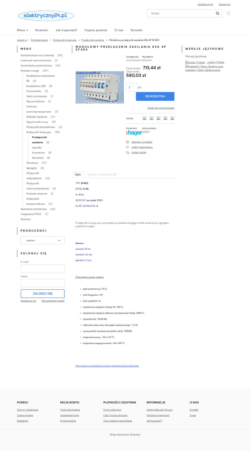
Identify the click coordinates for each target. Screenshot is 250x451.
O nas (193, 415)
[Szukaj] (217, 13)
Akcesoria (37, 157)
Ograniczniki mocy (37, 121)
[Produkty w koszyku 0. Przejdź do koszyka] (229, 12)
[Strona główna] (45, 15)
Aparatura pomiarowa (34, 209)
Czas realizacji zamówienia (117, 420)
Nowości (26, 219)
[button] (139, 142)
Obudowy (32, 162)
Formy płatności (112, 409)
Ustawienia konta (69, 415)
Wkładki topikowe (36, 116)
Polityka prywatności (158, 415)
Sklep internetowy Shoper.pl (125, 434)
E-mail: (25, 261)
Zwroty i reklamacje (27, 409)
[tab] (78, 174)
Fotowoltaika (33, 91)
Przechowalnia (68, 420)
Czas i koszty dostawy (115, 415)
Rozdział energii (30, 70)
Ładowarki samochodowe (36, 60)
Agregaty (31, 168)
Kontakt (194, 409)
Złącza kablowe (35, 101)
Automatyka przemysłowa (36, 65)
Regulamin (22, 420)
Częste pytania (25, 415)
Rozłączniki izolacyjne (38, 132)
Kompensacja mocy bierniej (37, 55)
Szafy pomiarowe (36, 96)
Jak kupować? (154, 420)
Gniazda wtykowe (36, 193)
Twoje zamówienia (70, 409)
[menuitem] (26, 30)
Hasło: (24, 276)
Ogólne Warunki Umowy (160, 409)
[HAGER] (134, 132)
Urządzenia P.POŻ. (31, 214)
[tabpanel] (125, 282)
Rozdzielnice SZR (36, 86)
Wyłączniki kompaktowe (40, 127)
